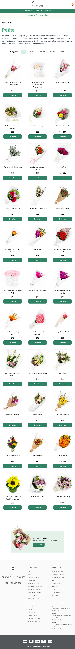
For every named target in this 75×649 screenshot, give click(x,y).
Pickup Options (33, 595)
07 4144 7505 (56, 619)
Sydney (38, 11)
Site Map (55, 595)
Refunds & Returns (34, 618)
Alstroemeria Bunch (62, 208)
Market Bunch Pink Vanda (37, 291)
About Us (31, 607)
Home (4, 22)
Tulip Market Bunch (62, 332)
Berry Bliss (62, 373)
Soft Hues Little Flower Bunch (12, 374)
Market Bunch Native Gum (13, 167)
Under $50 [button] (32, 51)
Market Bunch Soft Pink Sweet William (12, 83)
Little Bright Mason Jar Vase (12, 456)
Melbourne (26, 11)
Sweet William (62, 167)
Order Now (12, 95)
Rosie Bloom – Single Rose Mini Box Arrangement (37, 84)
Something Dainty (12, 414)
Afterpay (54, 586)
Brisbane (48, 11)
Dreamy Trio (37, 414)
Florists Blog (56, 592)
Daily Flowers (32, 580)
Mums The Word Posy (62, 497)
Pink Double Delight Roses (37, 208)
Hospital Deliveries (58, 571)
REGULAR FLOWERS (40, 538)
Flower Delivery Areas (35, 586)
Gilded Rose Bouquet (37, 126)
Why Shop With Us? (58, 577)
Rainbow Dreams (37, 249)
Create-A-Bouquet (33, 577)
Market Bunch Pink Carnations (37, 333)
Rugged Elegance (62, 414)
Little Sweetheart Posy (62, 82)
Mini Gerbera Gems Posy (62, 126)
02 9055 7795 (56, 628)
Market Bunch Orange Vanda (12, 333)
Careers (30, 609)
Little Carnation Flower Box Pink (12, 292)
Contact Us (31, 612)
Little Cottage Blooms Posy (37, 373)
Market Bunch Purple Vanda (62, 292)
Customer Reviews (58, 574)
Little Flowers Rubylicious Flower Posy (62, 250)
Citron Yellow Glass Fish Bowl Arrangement (12, 498)
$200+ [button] (62, 51)
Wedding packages (34, 583)
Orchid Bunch (62, 455)
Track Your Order (33, 598)
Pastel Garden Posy (37, 497)
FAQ (29, 574)
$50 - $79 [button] (42, 51)
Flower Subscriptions (34, 589)
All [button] (23, 51)
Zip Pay (54, 589)
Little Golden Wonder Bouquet (12, 127)
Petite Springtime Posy (13, 208)
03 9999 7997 (56, 610)
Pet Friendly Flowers (34, 592)
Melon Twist (37, 455)
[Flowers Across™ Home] (38, 4)
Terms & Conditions (34, 621)
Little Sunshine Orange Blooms (37, 168)
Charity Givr (56, 583)
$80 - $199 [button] (53, 51)
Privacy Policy (32, 615)
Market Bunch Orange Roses (12, 250)
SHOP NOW (39, 545)
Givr (53, 580)
